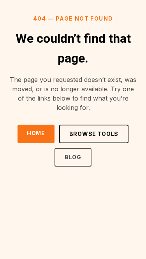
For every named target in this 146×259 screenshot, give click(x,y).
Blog (73, 157)
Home (36, 133)
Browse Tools (93, 133)
